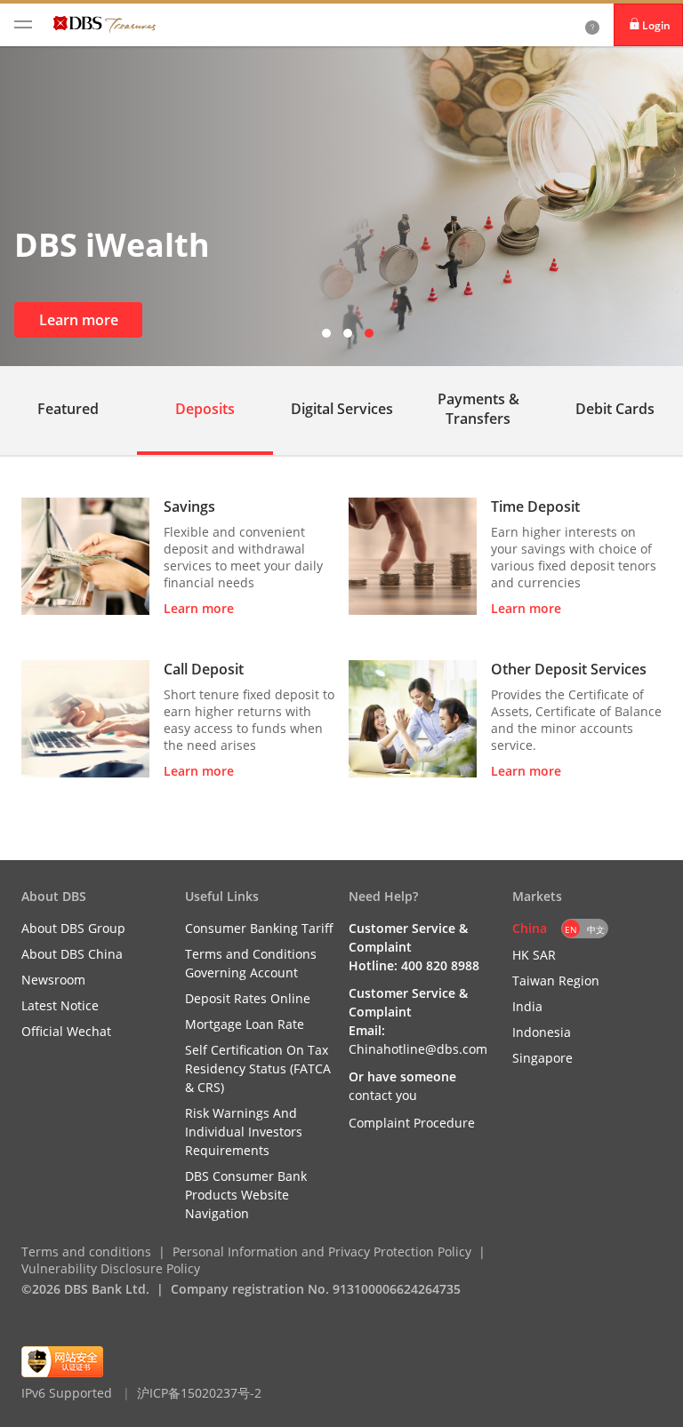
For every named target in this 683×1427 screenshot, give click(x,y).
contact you (383, 1095)
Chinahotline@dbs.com (418, 1048)
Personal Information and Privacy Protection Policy (322, 1251)
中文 (596, 929)
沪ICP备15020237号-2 (199, 1392)
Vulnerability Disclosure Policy (110, 1268)
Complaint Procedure (412, 1122)
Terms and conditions (86, 1251)
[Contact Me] (592, 25)
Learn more (78, 320)
